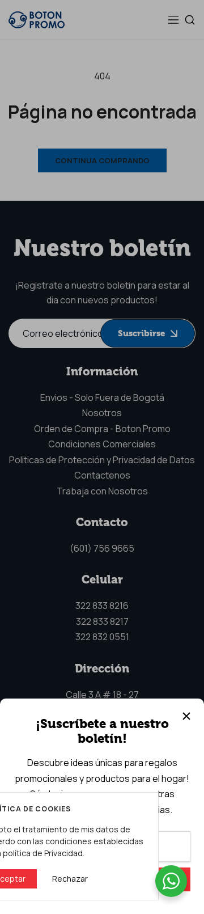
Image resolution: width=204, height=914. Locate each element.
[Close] (186, 716)
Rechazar (70, 878)
